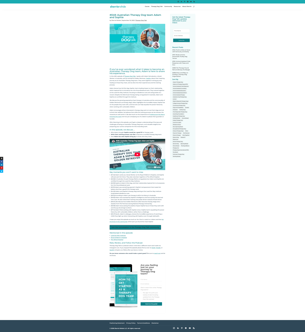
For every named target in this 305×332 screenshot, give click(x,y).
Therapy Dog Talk (157, 6)
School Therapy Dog (178, 141)
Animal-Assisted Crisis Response (180, 86)
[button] (151, 293)
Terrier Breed (176, 145)
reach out (157, 253)
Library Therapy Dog (178, 120)
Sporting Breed (184, 143)
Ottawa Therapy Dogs (178, 131)
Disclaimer (155, 323)
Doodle (187, 107)
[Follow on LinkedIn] (181, 1)
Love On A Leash (177, 122)
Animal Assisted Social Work (179, 92)
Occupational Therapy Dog (179, 128)
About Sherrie (186, 6)
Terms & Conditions (143, 323)
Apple (153, 248)
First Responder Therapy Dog (180, 111)
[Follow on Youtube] (191, 1)
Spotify (112, 250)
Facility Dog (182, 109)
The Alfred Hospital (117, 239)
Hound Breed (185, 118)
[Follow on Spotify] (187, 1)
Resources (177, 6)
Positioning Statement (117, 323)
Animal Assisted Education (179, 90)
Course (147, 6)
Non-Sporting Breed (178, 126)
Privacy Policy (130, 323)
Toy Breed (175, 152)
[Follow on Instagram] (178, 1)
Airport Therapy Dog (178, 82)
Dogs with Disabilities (178, 107)
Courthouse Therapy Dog (179, 105)
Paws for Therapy (177, 133)
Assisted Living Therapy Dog (179, 97)
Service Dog (176, 143)
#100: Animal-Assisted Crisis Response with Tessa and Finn (181, 63)
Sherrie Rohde (116, 20)
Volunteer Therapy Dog (178, 154)
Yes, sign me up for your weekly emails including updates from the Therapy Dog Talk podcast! (151, 296)
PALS (186, 131)
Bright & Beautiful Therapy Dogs (180, 101)
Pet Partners (186, 133)
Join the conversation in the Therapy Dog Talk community (135, 227)
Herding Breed (176, 118)
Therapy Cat (176, 148)
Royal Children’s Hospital (119, 237)
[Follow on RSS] (194, 1)
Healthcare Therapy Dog (179, 116)
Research (183, 137)
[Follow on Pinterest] (184, 1)
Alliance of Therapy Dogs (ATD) (180, 84)
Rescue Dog (176, 137)
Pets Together (186, 135)
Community (168, 6)
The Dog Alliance (185, 145)
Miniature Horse (177, 124)
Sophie (148, 78)
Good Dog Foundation (178, 114)
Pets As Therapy (177, 135)
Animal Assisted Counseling (179, 88)
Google (158, 248)
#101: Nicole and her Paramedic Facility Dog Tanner (179, 56)
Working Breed (176, 156)
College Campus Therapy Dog (180, 103)
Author (174, 99)
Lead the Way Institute (118, 235)
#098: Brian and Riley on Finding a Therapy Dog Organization (180, 74)
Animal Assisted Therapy (179, 94)
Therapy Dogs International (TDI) (181, 150)
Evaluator (175, 109)
